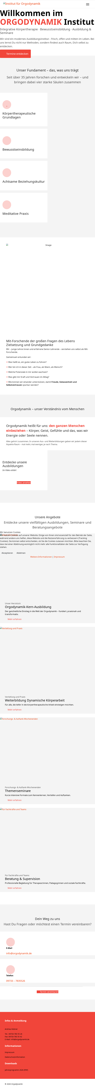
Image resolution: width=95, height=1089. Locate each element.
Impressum (59, 556)
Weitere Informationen (41, 556)
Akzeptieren (7, 553)
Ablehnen (21, 553)
